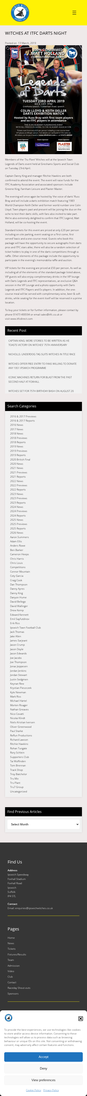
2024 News (16, 507)
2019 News (16, 446)
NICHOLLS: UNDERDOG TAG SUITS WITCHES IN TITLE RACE (41, 354)
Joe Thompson (18, 662)
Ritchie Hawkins (19, 744)
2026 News (16, 532)
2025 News (16, 520)
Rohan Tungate (18, 748)
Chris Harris (17, 558)
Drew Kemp (17, 610)
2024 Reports (18, 515)
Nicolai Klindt (17, 718)
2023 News (16, 494)
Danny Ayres (17, 588)
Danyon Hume (18, 597)
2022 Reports (18, 489)
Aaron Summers (19, 537)
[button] (81, 1019)
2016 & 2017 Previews (23, 416)
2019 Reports (18, 455)
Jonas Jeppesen (19, 666)
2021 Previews (18, 472)
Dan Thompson (18, 584)
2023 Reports (18, 502)
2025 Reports (18, 528)
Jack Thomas (17, 632)
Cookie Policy (33, 1090)
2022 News (16, 481)
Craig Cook (16, 580)
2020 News (16, 464)
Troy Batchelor (18, 774)
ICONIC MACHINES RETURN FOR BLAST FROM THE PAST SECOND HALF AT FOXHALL (40, 379)
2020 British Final (20, 459)
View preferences (43, 1080)
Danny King (16, 593)
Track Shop (16, 770)
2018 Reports (18, 442)
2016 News (16, 425)
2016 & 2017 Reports (22, 420)
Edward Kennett (19, 614)
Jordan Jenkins (18, 671)
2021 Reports (18, 476)
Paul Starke (16, 731)
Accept (43, 1057)
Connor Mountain (20, 571)
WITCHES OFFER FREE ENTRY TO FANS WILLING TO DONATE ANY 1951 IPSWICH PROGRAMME (42, 366)
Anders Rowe (17, 545)
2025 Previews (18, 524)
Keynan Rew (17, 683)
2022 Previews (18, 485)
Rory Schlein (17, 752)
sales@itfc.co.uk (50, 314)
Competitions (18, 567)
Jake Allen (15, 636)
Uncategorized (18, 791)
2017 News (16, 429)
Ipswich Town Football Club (25, 627)
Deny (43, 1068)
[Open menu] (74, 13)
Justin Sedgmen (19, 679)
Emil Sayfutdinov (19, 619)
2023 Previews (18, 498)
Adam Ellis (16, 541)
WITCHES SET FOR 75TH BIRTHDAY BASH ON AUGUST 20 (41, 391)
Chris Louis (16, 563)
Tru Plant (15, 783)
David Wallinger (19, 606)
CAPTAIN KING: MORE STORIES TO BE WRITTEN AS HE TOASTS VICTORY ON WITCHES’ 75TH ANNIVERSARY (38, 343)
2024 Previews (18, 511)
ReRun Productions (21, 735)
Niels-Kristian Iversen (22, 722)
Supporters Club (19, 757)
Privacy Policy (51, 1090)
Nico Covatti (17, 714)
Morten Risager (19, 705)
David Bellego (18, 601)
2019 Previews (18, 451)
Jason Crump (17, 645)
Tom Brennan (18, 765)
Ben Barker (16, 550)
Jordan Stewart (18, 675)
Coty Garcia (16, 576)
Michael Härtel (18, 701)
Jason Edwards (18, 653)
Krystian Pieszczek (20, 688)
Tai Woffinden (18, 761)
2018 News (16, 433)
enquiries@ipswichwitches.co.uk (34, 908)
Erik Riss (15, 623)
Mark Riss (15, 696)
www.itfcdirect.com (21, 319)
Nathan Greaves (19, 709)
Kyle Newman (18, 692)
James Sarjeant (18, 640)
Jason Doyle (16, 649)
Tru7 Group (16, 787)
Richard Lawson (19, 739)
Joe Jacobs (16, 658)
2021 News (16, 468)
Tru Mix (14, 778)
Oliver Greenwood (20, 727)
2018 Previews (18, 438)
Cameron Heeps (19, 554)
